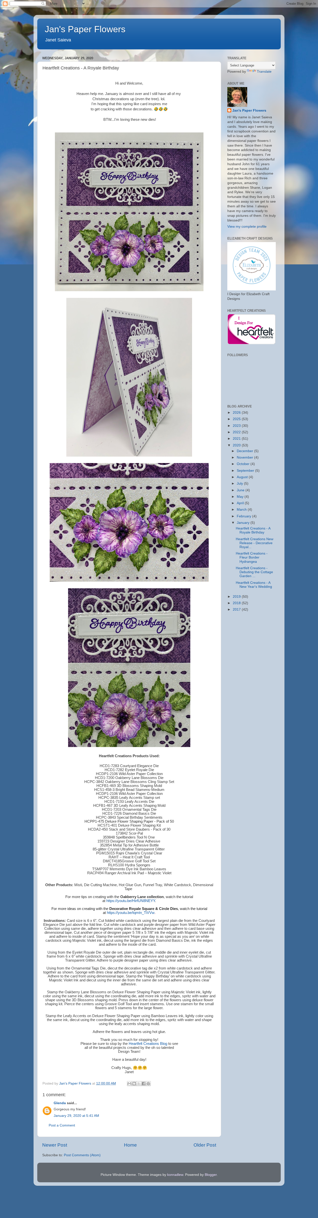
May (240, 497)
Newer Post (54, 1145)
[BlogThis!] (134, 1083)
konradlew (175, 1175)
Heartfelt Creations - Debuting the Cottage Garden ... (254, 572)
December (245, 451)
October (243, 464)
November (245, 457)
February (244, 516)
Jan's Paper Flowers (85, 29)
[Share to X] (138, 1083)
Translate (264, 71)
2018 (237, 603)
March (242, 509)
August (243, 477)
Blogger (211, 1175)
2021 (237, 438)
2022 (237, 432)
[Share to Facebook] (143, 1083)
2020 (237, 445)
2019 (237, 596)
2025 (237, 419)
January (243, 523)
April (241, 503)
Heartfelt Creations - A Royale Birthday (253, 530)
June (241, 490)
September (246, 470)
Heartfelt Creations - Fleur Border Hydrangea (252, 557)
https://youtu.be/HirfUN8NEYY (130, 901)
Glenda (60, 1103)
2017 (237, 609)
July (240, 483)
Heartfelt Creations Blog (148, 1044)
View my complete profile (247, 226)
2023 (237, 426)
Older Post (205, 1145)
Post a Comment (62, 1125)
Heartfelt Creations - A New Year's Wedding (254, 585)
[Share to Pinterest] (148, 1083)
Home (130, 1145)
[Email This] (129, 1083)
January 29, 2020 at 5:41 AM (76, 1116)
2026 (237, 412)
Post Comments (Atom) (82, 1155)
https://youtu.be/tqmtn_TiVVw (131, 913)
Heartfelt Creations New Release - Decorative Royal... (254, 543)
